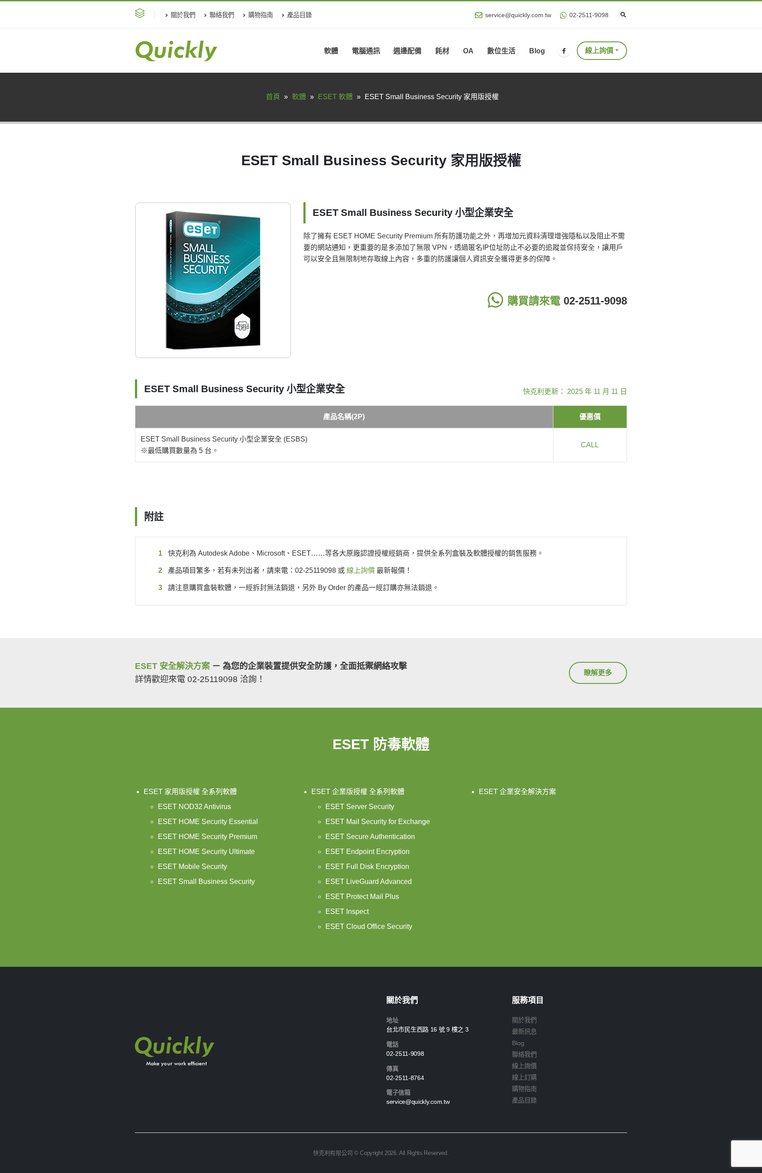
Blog (537, 51)
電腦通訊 (366, 51)
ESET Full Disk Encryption (367, 866)
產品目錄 (299, 15)
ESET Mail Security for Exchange (377, 821)
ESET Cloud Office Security (368, 926)
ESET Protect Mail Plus (362, 896)
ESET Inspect (347, 911)
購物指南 (260, 15)
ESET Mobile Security (192, 866)
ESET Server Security (359, 806)
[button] (141, 15)
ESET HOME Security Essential (208, 821)
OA (468, 51)
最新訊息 (524, 1031)
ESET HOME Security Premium (207, 836)
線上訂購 (524, 1077)
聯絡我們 (221, 15)
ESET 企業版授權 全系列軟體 (357, 791)
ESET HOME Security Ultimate (206, 851)
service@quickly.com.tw (518, 15)
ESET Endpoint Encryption (367, 851)
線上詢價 (361, 570)
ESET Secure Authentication (370, 836)
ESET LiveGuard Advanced (368, 881)
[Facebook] (564, 51)
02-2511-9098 (589, 15)
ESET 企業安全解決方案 (517, 791)
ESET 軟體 (335, 96)
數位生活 (501, 51)
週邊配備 (407, 51)
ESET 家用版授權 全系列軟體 (190, 791)
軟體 (331, 51)
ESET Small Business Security (206, 881)
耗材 (442, 51)
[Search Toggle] (623, 15)
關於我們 (183, 15)
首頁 (273, 96)
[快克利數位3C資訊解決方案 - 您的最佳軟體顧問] (176, 51)
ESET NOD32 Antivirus (194, 806)
